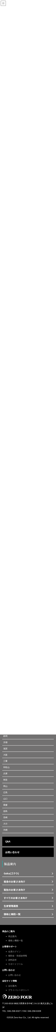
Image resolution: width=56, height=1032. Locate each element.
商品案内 (12, 936)
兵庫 (5, 773)
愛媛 (5, 805)
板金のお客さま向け (14, 881)
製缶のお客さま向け (14, 889)
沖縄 (5, 830)
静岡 (5, 736)
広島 (5, 792)
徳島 (5, 811)
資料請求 (12, 960)
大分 (5, 823)
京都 (5, 742)
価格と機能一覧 (12, 914)
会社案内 (12, 986)
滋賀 (5, 748)
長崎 (5, 817)
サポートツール (15, 964)
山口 (5, 798)
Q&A (7, 841)
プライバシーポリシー (18, 990)
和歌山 (6, 767)
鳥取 (5, 780)
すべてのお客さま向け (15, 898)
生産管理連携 (11, 906)
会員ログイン (14, 951)
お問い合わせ (12, 852)
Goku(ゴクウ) (11, 873)
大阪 (5, 755)
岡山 (5, 786)
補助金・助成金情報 (17, 956)
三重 (5, 761)
